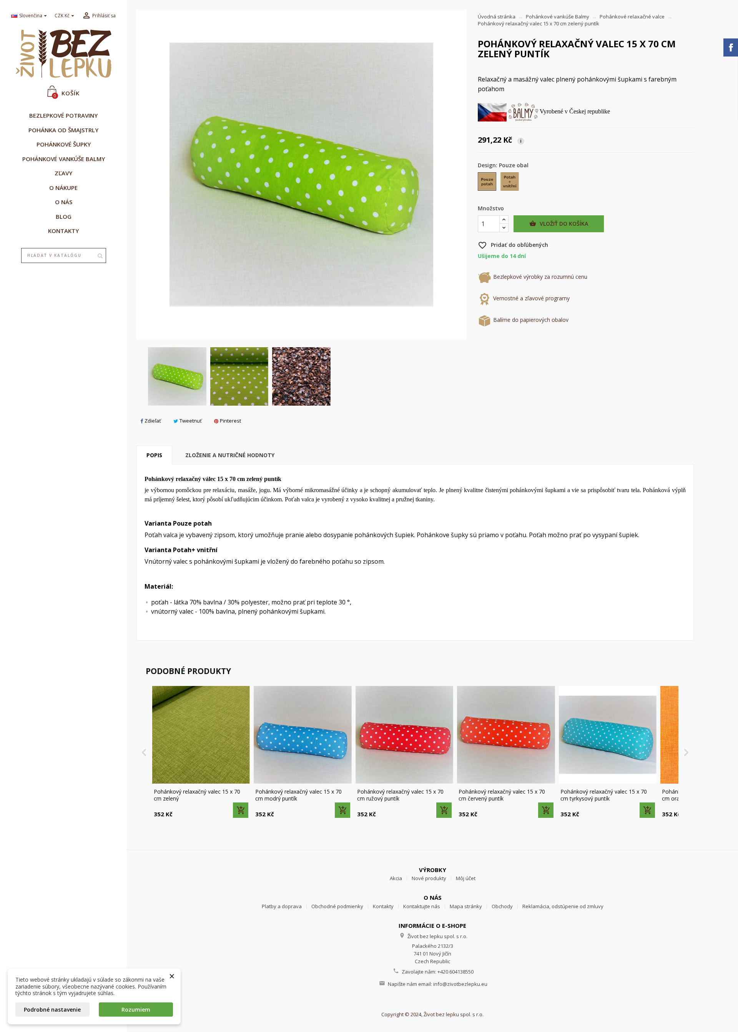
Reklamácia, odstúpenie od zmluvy (562, 906)
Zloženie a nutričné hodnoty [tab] (229, 455)
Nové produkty (429, 878)
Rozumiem (135, 1009)
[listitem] (201, 753)
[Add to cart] (240, 810)
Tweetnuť (191, 420)
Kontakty (383, 906)
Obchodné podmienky (337, 906)
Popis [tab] (154, 455)
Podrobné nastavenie (52, 1009)
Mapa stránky (466, 906)
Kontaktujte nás (421, 906)
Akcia (396, 878)
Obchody (502, 906)
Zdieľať (153, 420)
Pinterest (230, 420)
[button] (144, 752)
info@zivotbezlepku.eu (460, 983)
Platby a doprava (282, 906)
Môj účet (465, 878)
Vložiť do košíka (558, 223)
